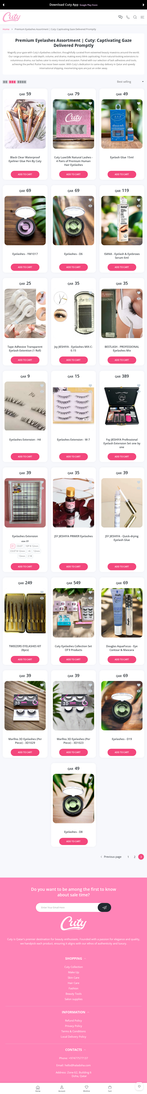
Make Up (73, 972)
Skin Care (73, 977)
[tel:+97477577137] (127, 17)
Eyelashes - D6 (73, 254)
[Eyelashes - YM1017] (25, 220)
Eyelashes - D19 (122, 739)
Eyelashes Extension (25, 536)
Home (6, 29)
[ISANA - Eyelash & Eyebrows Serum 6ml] (122, 220)
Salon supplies (73, 999)
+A (29, 551)
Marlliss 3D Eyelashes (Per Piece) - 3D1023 (73, 740)
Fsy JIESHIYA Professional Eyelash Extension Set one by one (121, 443)
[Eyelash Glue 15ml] (122, 124)
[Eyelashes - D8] (73, 798)
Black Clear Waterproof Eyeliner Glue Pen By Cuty (25, 159)
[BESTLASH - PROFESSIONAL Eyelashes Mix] (122, 313)
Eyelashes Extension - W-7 (73, 439)
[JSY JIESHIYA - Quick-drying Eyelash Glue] (122, 503)
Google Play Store (89, 4)
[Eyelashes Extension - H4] (25, 406)
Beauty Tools (74, 993)
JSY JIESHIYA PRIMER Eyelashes (73, 536)
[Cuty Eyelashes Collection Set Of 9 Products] (73, 613)
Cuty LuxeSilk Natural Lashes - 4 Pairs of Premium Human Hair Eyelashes (73, 161)
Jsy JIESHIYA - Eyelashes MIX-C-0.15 (73, 348)
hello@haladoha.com (78, 1065)
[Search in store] (135, 17)
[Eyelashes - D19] (122, 705)
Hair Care (73, 983)
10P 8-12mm (32, 546)
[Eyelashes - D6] (73, 220)
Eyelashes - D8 (73, 832)
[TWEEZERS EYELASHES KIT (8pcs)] (25, 613)
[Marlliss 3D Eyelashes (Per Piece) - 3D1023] (73, 705)
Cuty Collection (73, 967)
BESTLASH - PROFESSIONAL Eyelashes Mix (122, 348)
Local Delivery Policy (73, 1036)
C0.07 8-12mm (17, 551)
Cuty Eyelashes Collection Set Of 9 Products (73, 648)
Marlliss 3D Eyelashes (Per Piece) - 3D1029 (25, 740)
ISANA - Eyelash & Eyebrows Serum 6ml (122, 255)
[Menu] (142, 17)
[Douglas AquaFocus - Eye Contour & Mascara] (122, 613)
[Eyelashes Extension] (25, 503)
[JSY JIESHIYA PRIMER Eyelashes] (73, 503)
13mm (22, 556)
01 (13, 546)
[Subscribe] (104, 907)
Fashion (73, 988)
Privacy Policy (73, 1026)
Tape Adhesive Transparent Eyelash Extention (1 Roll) (25, 348)
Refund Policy (73, 1020)
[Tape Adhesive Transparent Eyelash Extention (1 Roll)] (25, 313)
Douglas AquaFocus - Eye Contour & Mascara (122, 648)
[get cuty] (12, 17)
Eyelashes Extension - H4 (25, 439)
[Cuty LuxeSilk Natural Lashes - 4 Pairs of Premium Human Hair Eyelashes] (73, 124)
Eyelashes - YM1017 (25, 254)
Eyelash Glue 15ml (122, 157)
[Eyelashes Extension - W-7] (73, 406)
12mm (37, 551)
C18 (30, 556)
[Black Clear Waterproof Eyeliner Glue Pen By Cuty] (25, 124)
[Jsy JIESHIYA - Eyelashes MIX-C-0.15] (73, 313)
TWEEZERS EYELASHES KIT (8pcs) (25, 648)
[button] (3, 4)
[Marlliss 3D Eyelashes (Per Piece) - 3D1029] (25, 705)
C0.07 (20, 546)
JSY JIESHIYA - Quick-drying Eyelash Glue (121, 538)
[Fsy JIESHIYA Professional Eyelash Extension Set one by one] (122, 406)
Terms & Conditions (73, 1031)
